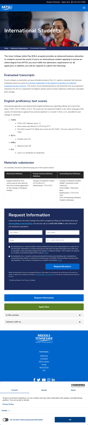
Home (6, 48)
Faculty (44, 364)
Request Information (44, 297)
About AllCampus (40, 274)
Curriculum (44, 358)
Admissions (44, 356)
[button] (44, 315)
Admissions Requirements (19, 48)
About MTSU (44, 367)
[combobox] (48, 240)
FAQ (44, 370)
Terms (46, 253)
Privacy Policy (49, 274)
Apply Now (65, 2)
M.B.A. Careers (44, 361)
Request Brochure (53, 2)
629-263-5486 (80, 2)
